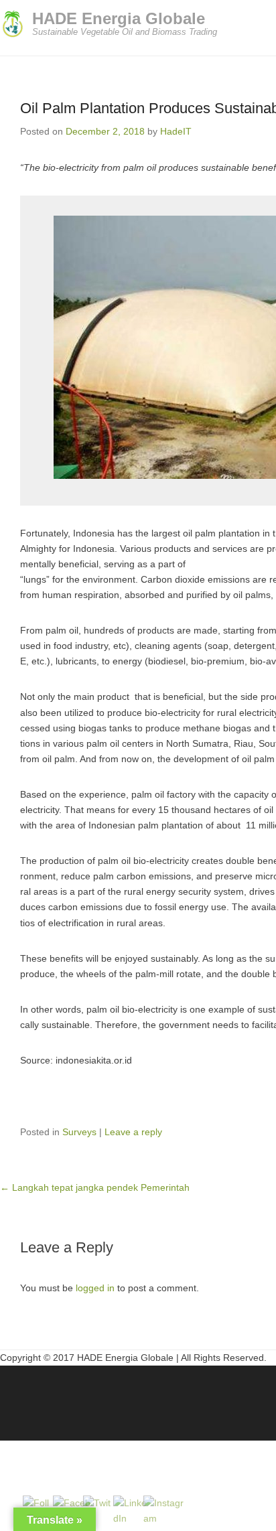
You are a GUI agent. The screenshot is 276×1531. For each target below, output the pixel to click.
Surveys (79, 1131)
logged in (95, 1288)
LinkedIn (40, 1397)
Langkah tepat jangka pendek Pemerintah (95, 1187)
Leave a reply (133, 1131)
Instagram (69, 1397)
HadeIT (176, 131)
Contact (126, 1397)
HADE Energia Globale (118, 18)
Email (97, 1397)
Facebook (11, 1397)
